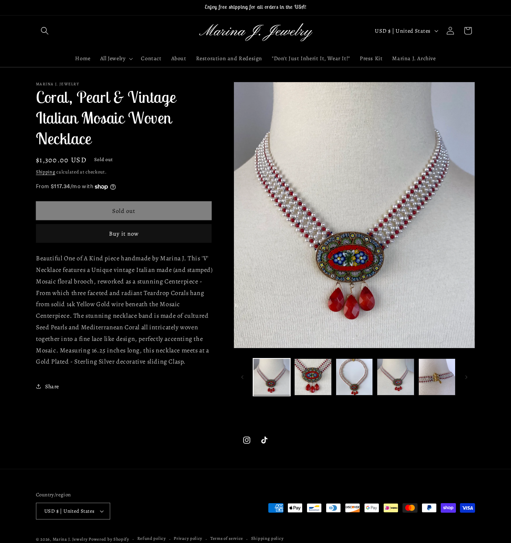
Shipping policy (267, 539)
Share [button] (52, 386)
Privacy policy (188, 539)
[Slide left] (242, 377)
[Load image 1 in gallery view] (271, 376)
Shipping (45, 172)
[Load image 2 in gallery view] (312, 376)
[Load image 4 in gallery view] (395, 376)
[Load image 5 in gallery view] (437, 376)
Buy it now (124, 234)
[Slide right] (466, 377)
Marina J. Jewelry (70, 539)
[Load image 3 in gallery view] (354, 376)
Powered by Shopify (109, 539)
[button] (44, 30)
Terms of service (226, 539)
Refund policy (151, 539)
